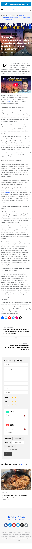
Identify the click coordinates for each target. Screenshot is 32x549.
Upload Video (7, 442)
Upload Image (7, 438)
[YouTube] (9, 317)
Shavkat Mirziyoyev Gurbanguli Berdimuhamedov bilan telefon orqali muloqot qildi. (17, 347)
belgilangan (9, 101)
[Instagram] (16, 317)
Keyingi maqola (23, 343)
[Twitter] (6, 317)
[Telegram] (13, 317)
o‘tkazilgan (7, 192)
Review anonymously (11, 449)
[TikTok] (20, 317)
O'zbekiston (4, 492)
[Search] (30, 10)
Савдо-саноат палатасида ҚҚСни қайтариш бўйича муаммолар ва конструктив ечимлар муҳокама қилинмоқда (16, 331)
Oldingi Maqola (8, 327)
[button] (26, 464)
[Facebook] (2, 317)
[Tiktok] (26, 525)
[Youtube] (14, 525)
